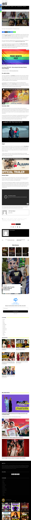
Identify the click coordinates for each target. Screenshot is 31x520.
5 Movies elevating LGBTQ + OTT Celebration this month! (12, 28)
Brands (3, 482)
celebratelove (25, 218)
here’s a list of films (16, 43)
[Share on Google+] (15, 227)
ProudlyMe (4, 327)
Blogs (3, 6)
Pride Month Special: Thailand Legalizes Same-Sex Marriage (12, 437)
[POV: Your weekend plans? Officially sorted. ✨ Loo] (24, 507)
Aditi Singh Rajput (18, 20)
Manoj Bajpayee (26, 146)
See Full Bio (10, 212)
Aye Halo (4, 319)
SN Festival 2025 (4, 490)
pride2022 (18, 220)
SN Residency (12, 6)
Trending (3, 495)
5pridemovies (5, 218)
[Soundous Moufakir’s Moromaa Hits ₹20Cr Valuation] (22, 356)
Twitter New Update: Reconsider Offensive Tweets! (21, 240)
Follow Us (3, 8)
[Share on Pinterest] (17, 227)
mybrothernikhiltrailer (4, 220)
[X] (6, 31)
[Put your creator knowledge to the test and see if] (15, 507)
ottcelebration (9, 220)
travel (3, 333)
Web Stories (6, 6)
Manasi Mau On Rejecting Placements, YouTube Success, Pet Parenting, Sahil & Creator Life (8, 362)
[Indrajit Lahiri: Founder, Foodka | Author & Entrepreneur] (8, 370)
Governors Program (19, 6)
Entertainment (5, 264)
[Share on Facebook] (11, 227)
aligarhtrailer (11, 218)
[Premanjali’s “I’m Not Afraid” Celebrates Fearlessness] (8, 343)
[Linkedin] (9, 31)
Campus (15, 6)
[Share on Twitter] (13, 227)
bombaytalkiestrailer (20, 218)
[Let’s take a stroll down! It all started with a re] (6, 507)
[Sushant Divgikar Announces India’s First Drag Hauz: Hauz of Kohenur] (15, 448)
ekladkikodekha (4, 219)
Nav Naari (3, 486)
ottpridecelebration (14, 220)
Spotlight (3, 491)
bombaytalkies (15, 218)
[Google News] (11, 31)
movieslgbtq (18, 219)
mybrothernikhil (22, 219)
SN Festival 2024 (5, 328)
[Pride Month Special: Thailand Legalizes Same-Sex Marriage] (15, 427)
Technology (4, 332)
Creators (4, 323)
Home (2, 10)
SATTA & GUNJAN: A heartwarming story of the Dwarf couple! (9, 240)
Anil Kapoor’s (13, 75)
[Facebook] (3, 31)
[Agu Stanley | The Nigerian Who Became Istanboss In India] (22, 343)
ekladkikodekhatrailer (9, 219)
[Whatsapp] (14, 31)
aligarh (8, 218)
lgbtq (13, 219)
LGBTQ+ (15, 219)
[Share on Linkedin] (19, 227)
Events (9, 6)
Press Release (24, 6)
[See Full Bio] (12, 213)
